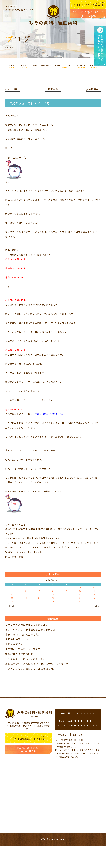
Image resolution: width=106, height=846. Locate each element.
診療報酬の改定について (19, 654)
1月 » (96, 606)
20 (26, 598)
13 (26, 594)
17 (80, 594)
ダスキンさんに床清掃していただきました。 (30, 668)
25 (94, 598)
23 (66, 598)
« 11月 (10, 606)
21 (39, 598)
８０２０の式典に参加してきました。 (26, 624)
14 (39, 594)
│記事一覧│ (53, 89)
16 (66, 594)
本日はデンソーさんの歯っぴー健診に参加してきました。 (38, 663)
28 (39, 601)
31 (80, 601)
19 (12, 598)
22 (53, 598)
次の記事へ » (93, 89)
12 (12, 594)
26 (12, 601)
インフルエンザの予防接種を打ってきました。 (31, 629)
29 (53, 601)
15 (53, 594)
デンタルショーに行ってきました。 (25, 659)
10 (80, 591)
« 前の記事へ (12, 89)
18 (94, 594)
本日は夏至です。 (15, 644)
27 (26, 601)
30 (66, 601)
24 (80, 598)
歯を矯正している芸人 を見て (23, 649)
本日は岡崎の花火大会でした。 (23, 634)
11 (94, 591)
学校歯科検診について (18, 639)
